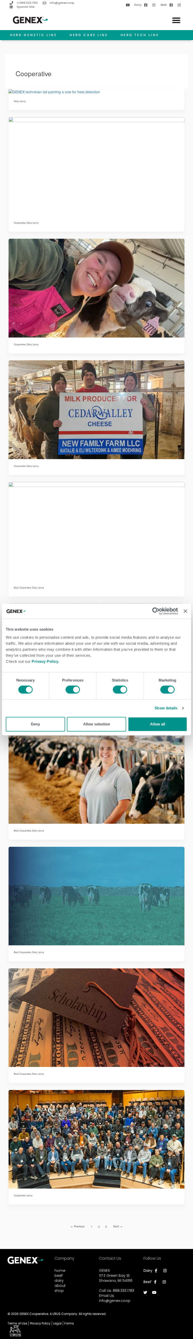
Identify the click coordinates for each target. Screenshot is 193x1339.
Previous (77, 1226)
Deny (35, 724)
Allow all (157, 724)
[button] (176, 20)
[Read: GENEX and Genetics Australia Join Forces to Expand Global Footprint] (96, 895)
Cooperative (20, 222)
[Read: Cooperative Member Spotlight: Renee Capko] (96, 287)
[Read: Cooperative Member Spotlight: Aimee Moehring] (96, 408)
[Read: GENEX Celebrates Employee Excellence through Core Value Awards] (96, 773)
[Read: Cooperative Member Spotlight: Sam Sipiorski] (96, 165)
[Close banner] (185, 611)
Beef (16, 587)
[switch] (73, 690)
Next (117, 1226)
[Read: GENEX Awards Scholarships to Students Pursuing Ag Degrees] (96, 530)
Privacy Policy (45, 661)
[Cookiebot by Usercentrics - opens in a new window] (156, 611)
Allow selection (96, 724)
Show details (166, 708)
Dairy (16, 101)
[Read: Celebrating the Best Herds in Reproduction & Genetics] (54, 91)
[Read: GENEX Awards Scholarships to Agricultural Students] (96, 1017)
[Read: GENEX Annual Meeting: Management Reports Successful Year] (96, 1138)
